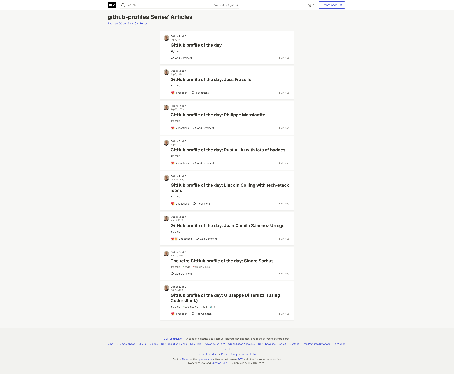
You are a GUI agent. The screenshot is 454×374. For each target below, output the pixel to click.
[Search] (122, 5)
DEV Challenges (126, 343)
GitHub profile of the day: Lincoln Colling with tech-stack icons (230, 188)
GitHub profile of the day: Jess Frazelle (211, 79)
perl (204, 306)
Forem (185, 359)
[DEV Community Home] (111, 5)
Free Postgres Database (316, 343)
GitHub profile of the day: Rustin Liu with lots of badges (228, 149)
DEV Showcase (267, 343)
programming (201, 266)
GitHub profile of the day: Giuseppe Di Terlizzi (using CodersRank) (225, 298)
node (186, 266)
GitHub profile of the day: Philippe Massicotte (218, 114)
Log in (310, 5)
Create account (331, 5)
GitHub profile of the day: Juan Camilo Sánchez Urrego (228, 225)
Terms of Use (248, 354)
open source (205, 359)
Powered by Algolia (225, 5)
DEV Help (195, 343)
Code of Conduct (208, 354)
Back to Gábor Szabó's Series (127, 23)
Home (109, 343)
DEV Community (173, 338)
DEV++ (142, 343)
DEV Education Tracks (174, 343)
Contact (294, 343)
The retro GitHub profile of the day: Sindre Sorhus (222, 260)
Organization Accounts (241, 343)
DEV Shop (339, 343)
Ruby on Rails (219, 362)
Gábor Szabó (178, 36)
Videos (154, 343)
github (175, 51)
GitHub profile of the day (196, 45)
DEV (240, 359)
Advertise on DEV (215, 343)
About (282, 343)
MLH (227, 348)
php (212, 306)
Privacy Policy (229, 354)
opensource (190, 306)
